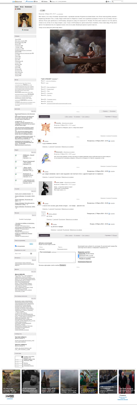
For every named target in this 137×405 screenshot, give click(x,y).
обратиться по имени (67, 123)
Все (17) (34, 191)
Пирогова (29, 326)
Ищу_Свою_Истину (21, 322)
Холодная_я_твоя (20, 291)
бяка (21, 86)
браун (21, 84)
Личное (17, 75)
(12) (32, 170)
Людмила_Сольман (20, 324)
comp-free (20, 315)
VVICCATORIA (28, 284)
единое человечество (20, 87)
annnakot (28, 314)
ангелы (20, 83)
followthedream (25, 282)
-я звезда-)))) (18, 121)
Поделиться (112, 111)
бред (25, 85)
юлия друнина (28, 103)
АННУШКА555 (19, 319)
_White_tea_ (18, 277)
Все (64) (34, 111)
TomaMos (17, 309)
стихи (16, 66)
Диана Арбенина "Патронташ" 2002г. (25, 206)
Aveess (33, 279)
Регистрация (30, 1)
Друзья (21, 6)
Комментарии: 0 (25, 228)
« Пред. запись (68, 116)
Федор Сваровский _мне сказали (29, 162)
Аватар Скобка (25, 20)
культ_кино (18, 342)
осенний (23, 97)
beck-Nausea (18, 230)
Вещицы (17, 64)
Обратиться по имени (67, 146)
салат (27, 98)
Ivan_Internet (23, 306)
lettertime (23, 342)
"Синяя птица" (50, 89)
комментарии (24, 92)
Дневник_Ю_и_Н (28, 320)
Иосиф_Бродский (19, 340)
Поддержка (106, 1)
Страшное (18, 45)
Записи (16, 6)
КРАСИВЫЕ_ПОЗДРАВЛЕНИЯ (23, 323)
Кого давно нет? (19, 275)
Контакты (123, 398)
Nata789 (29, 306)
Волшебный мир (19, 42)
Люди (16, 39)
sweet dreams (18, 262)
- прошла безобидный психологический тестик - (59, 103)
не (20, 95)
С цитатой (108, 135)
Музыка (17, 69)
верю (23, 86)
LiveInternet (18, 2)
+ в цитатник (59, 14)
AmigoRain (28, 279)
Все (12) (34, 152)
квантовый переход (19, 90)
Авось (53, 1)
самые (30, 98)
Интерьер (17, 70)
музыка (31, 94)
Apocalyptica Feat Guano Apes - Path (25, 227)
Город (16, 56)
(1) (31, 176)
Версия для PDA (123, 397)
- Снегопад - (50, 93)
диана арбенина (26, 262)
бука (31, 84)
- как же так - (50, 101)
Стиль (16, 62)
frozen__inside (19, 283)
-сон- (47, 83)
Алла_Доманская (19, 287)
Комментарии (28, 6)
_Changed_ (30, 310)
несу (20, 97)
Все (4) (34, 215)
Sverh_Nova (29, 307)
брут (29, 84)
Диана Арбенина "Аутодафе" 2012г (25, 196)
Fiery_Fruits (18, 282)
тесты (34, 102)
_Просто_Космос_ (26, 277)
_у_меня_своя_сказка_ (21, 313)
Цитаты (17, 74)
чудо (18, 103)
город (28, 86)
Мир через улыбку (20, 41)
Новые (115, 116)
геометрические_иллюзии (22, 330)
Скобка (15, 9)
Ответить (103, 135)
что (15, 103)
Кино (16, 59)
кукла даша (30, 92)
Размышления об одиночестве (23, 53)
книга (25, 90)
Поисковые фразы (29, 365)
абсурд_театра (22, 286)
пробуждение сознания (20, 98)
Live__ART (18, 349)
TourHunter (23, 309)
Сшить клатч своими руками (23, 193)
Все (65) (34, 298)
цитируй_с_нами (25, 349)
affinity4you (18, 278)
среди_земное (28, 290)
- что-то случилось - (51, 81)
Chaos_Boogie (27, 305)
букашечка (17, 86)
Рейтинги (45, 1)
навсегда (17, 95)
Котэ (16, 55)
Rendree (23, 307)
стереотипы (29, 100)
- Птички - (17, 47)
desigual (17, 83)
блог (23, 83)
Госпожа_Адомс (28, 287)
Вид (109, 2)
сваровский (17, 100)
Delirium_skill (28, 348)
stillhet (22, 284)
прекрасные (28, 97)
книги (28, 90)
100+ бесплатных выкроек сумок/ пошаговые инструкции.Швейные (24, 128)
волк (26, 86)
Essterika (17, 280)
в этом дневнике (20, 246)
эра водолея (22, 103)
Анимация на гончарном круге (28, 174)
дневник (32, 86)
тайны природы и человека (26, 102)
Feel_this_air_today (25, 280)
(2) (23, 121)
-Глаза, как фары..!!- (52, 87)
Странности (18, 49)
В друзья (26, 29)
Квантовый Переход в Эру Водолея (25, 114)
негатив (30, 95)
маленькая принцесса (20, 94)
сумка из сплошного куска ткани (24, 136)
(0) (16, 115)
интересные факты (29, 89)
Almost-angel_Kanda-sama (28, 278)
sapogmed (29, 316)
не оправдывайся (25, 95)
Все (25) (34, 271)
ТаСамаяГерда (19, 327)
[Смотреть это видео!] (19, 157)
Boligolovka (31, 303)
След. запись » (86, 116)
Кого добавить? (28, 275)
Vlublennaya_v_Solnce (21, 310)
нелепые (17, 97)
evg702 (25, 315)
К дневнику (77, 116)
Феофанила (26, 327)
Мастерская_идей (29, 340)
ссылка (73, 125)
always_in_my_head (20, 279)
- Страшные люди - (51, 99)
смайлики (53, 252)
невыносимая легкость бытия (23, 264)
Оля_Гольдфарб (19, 290)
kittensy (30, 283)
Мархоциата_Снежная (21, 288)
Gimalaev (25, 283)
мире (26, 94)
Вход (36, 1)
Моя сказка (18, 72)
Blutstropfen (59, 152)
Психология (18, 61)
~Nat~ (16, 286)
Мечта (16, 44)
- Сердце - (49, 95)
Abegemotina (18, 302)
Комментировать (44, 116)
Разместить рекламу (123, 399)
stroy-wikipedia (22, 318)
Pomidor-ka (18, 284)
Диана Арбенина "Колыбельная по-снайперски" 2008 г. (25, 203)
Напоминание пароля (62, 249)
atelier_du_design (19, 348)
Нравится (105, 111)
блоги (26, 83)
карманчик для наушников (22, 141)
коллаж (18, 92)
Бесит (16, 58)
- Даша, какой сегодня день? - (28, 168)
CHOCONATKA (19, 305)
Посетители (27, 364)
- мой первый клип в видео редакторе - (29, 180)
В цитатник (114, 135)
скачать (23, 100)
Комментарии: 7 (26, 225)
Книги (16, 67)
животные (27, 87)
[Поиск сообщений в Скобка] (31, 244)
